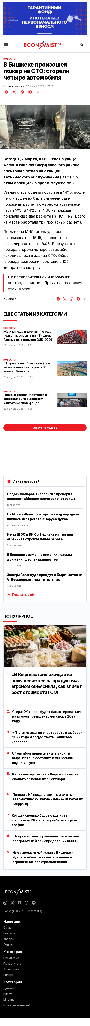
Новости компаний (17, 1005)
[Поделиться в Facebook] (6, 92)
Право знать (12, 963)
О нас (7, 927)
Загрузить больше (45, 427)
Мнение (9, 999)
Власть (8, 994)
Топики (8, 944)
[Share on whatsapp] (22, 92)
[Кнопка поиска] (82, 45)
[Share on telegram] (29, 92)
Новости (9, 59)
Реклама (9, 933)
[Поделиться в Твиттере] (14, 92)
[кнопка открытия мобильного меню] (5, 45)
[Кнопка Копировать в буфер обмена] (36, 92)
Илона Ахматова (13, 86)
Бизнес (8, 975)
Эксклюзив (11, 958)
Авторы (8, 939)
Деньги (8, 988)
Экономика (11, 969)
